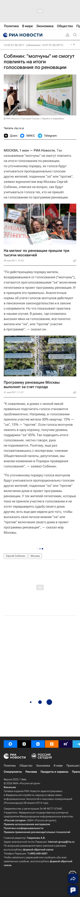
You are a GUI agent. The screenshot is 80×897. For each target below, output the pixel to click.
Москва (35, 555)
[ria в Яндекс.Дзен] (24, 744)
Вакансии (10, 787)
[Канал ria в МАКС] (10, 744)
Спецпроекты (13, 771)
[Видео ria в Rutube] (65, 744)
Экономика (43, 765)
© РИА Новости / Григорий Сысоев (22, 118)
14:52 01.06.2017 (14, 45)
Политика (10, 765)
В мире (58, 765)
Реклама (31, 771)
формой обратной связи (38, 849)
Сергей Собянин (15, 555)
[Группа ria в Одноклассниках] (51, 744)
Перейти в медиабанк (53, 118)
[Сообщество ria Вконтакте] (38, 744)
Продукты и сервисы (54, 771)
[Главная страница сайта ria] (22, 35)
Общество (25, 765)
